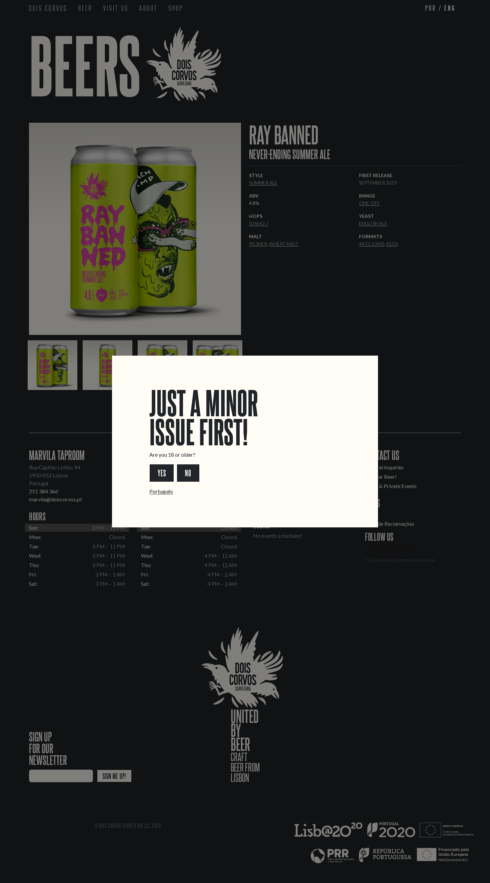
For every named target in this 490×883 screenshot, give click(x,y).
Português (161, 491)
